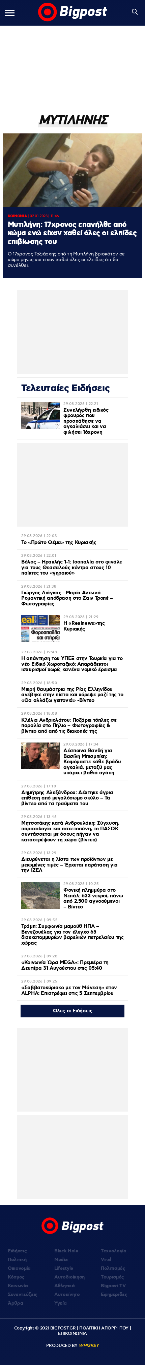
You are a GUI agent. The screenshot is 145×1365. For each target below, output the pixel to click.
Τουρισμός (112, 1277)
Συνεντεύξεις (22, 1295)
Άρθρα (15, 1303)
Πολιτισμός (113, 1268)
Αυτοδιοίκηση (69, 1277)
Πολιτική (17, 1260)
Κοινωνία (18, 1286)
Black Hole (66, 1251)
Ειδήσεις (17, 1251)
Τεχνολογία (113, 1251)
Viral (106, 1260)
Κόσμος (16, 1277)
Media (60, 1260)
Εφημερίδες (114, 1295)
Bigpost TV (113, 1286)
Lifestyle (63, 1268)
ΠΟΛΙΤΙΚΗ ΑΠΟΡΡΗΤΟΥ (103, 1328)
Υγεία (60, 1303)
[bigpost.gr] (72, 13)
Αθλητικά (64, 1286)
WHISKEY (89, 1345)
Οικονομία (19, 1268)
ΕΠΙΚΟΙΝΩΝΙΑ (72, 1333)
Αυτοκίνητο (67, 1295)
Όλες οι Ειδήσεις (72, 1011)
